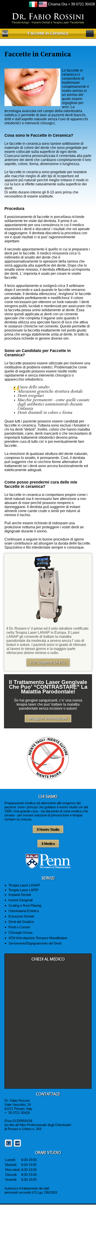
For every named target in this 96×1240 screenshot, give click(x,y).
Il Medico (48, 843)
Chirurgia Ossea (20, 932)
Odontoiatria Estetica (23, 911)
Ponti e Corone (19, 927)
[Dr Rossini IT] (48, 18)
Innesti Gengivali (20, 900)
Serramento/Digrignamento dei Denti (34, 943)
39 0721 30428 (19, 1113)
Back (5, 33)
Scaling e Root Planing (24, 905)
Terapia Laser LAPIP (23, 890)
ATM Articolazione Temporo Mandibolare (37, 938)
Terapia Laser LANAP (24, 885)
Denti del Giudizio (21, 922)
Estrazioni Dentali (21, 916)
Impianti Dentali (19, 895)
